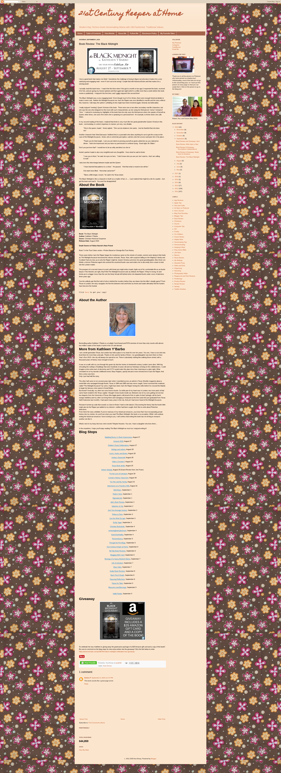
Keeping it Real (179, 247)
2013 (177, 185)
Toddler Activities (180, 289)
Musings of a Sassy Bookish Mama (117, 559)
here (87, 292)
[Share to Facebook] (136, 663)
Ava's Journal (179, 211)
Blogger (153, 758)
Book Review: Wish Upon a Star (187, 144)
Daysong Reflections (117, 579)
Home (79, 33)
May (178, 170)
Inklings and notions (118, 449)
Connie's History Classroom (118, 478)
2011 (176, 191)
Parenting (177, 271)
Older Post (161, 719)
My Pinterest (176, 43)
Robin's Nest (117, 494)
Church (176, 224)
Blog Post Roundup (181, 213)
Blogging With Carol (117, 555)
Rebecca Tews (117, 514)
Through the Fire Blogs (117, 543)
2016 (177, 176)
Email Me (175, 49)
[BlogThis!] (132, 663)
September (181, 138)
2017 (177, 173)
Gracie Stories (179, 237)
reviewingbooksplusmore (117, 530)
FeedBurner (176, 47)
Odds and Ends (179, 265)
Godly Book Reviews (117, 571)
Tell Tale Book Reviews (117, 551)
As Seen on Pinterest (181, 208)
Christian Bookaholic (117, 526)
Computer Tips (179, 226)
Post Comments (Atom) (97, 723)
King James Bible (180, 250)
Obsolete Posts (179, 263)
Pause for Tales (117, 583)
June (178, 167)
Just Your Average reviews (117, 510)
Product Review (179, 281)
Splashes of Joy (117, 506)
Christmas (177, 221)
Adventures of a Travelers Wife (118, 486)
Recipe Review (179, 284)
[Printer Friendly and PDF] (88, 663)
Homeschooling (179, 244)
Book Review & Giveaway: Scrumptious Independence (186, 148)
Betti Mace (117, 490)
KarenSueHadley (117, 535)
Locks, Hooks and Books (118, 453)
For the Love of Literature (118, 474)
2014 (177, 182)
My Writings (178, 260)
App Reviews (178, 200)
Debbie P (87, 678)
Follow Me (134, 33)
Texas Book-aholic (118, 466)
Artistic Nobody (106, 470)
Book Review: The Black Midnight (187, 157)
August (179, 161)
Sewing (176, 286)
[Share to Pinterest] (138, 663)
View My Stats (84, 750)
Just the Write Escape (117, 518)
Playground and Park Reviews (184, 276)
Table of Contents (93, 33)
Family (176, 231)
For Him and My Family (118, 482)
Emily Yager (117, 522)
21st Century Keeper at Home (130, 14)
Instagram (175, 45)
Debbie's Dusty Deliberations (118, 445)
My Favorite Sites (167, 33)
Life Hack (177, 252)
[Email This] (130, 663)
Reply (86, 684)
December (180, 129)
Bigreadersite (117, 498)
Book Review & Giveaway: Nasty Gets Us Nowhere (187, 153)
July (178, 164)
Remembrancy (117, 539)
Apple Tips (178, 203)
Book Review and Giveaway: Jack (188, 141)
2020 (177, 127)
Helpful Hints (178, 239)
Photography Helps (181, 273)
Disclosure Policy (149, 33)
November (180, 133)
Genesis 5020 (118, 441)
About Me (122, 33)
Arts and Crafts (179, 205)
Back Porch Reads (117, 575)
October (180, 136)
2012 (177, 188)
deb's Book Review (117, 502)
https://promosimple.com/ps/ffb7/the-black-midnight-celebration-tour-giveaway (107, 652)
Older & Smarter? (118, 462)
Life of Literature (117, 563)
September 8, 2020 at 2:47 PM (102, 678)
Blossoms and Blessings (117, 587)
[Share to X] (134, 663)
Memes (176, 255)
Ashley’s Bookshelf (118, 457)
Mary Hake (117, 567)
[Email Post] (126, 663)
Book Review (107, 666)
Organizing (178, 268)
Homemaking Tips (180, 242)
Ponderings (178, 279)
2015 (177, 179)
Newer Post (84, 719)
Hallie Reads (117, 594)
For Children (178, 234)
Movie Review (179, 258)
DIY (175, 229)
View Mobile (109, 33)
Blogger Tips (178, 216)
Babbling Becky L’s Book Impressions (118, 437)
